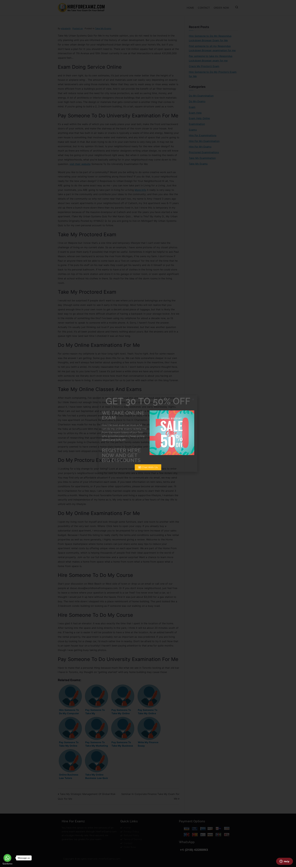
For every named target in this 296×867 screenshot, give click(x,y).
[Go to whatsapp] (7, 858)
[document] (148, 433)
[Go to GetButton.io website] (7, 864)
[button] (193, 399)
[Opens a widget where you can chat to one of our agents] (284, 861)
